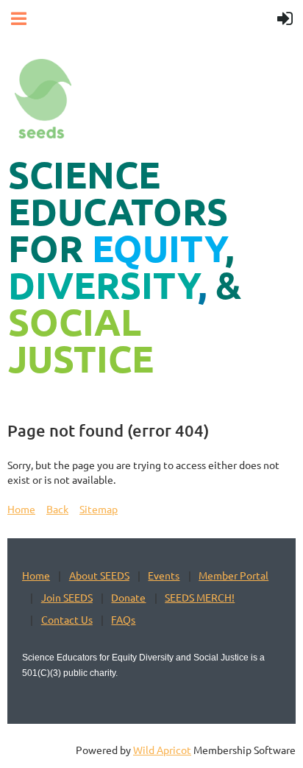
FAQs (123, 619)
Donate (128, 597)
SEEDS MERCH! (200, 597)
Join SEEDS (67, 597)
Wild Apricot (162, 749)
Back (57, 508)
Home (21, 508)
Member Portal (233, 575)
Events (163, 575)
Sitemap (98, 508)
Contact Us (67, 619)
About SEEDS (99, 575)
